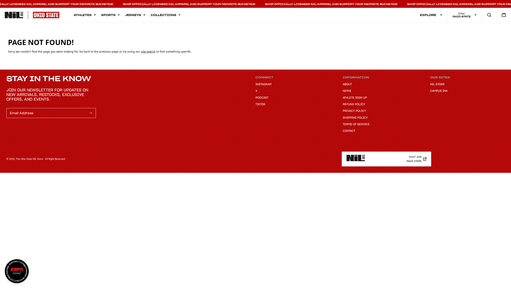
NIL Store (437, 84)
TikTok (260, 104)
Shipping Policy (355, 117)
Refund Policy (354, 104)
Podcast (262, 97)
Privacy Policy (354, 111)
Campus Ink (439, 91)
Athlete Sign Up (355, 97)
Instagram (263, 84)
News (347, 91)
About (347, 84)
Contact (349, 131)
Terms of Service (356, 124)
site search (148, 51)
